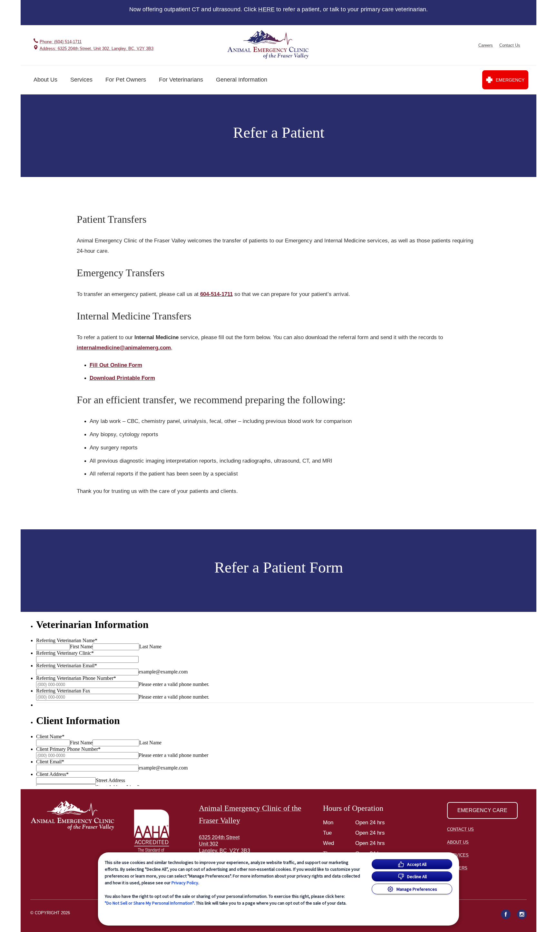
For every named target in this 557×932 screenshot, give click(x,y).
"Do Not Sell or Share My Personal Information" (149, 903)
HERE (266, 9)
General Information (241, 79)
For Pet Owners (125, 79)
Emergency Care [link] (482, 810)
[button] (154, 833)
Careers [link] (485, 45)
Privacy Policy (184, 883)
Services (81, 79)
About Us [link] (458, 842)
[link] (269, 45)
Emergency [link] (510, 80)
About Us (45, 79)
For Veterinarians (181, 79)
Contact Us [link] (509, 45)
